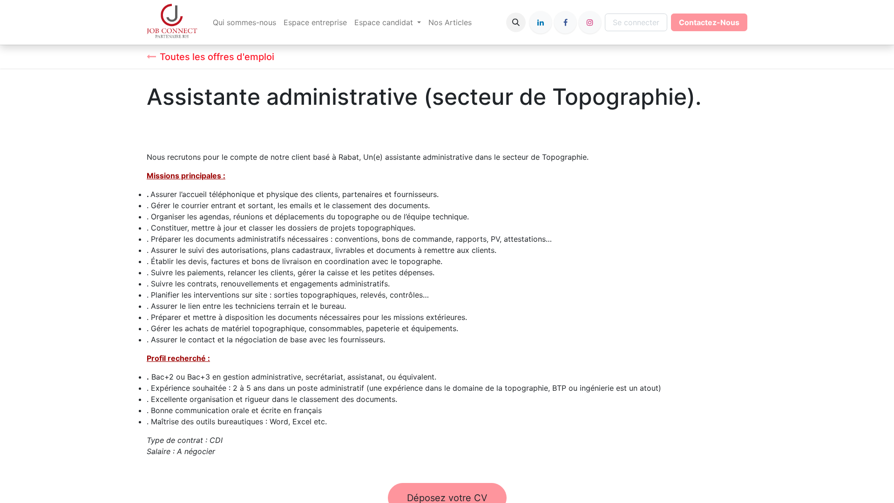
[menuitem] (244, 22)
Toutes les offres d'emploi (217, 56)
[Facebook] (565, 22)
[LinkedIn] (540, 22)
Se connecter (636, 22)
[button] (516, 22)
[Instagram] (590, 22)
